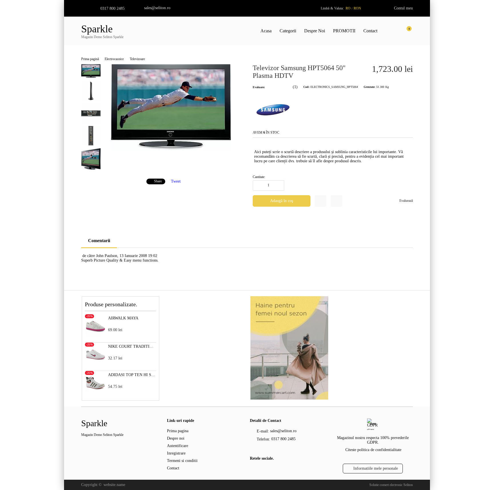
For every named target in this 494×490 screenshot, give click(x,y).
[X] (262, 470)
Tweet (176, 181)
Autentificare (177, 446)
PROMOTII (344, 30)
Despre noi (175, 438)
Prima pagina (177, 431)
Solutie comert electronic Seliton (391, 485)
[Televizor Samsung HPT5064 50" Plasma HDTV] (171, 149)
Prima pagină (90, 59)
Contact (370, 30)
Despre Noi (314, 30)
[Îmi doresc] (320, 201)
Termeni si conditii (182, 461)
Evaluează (406, 201)
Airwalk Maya (123, 318)
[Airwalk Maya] (95, 335)
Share (158, 181)
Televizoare (137, 59)
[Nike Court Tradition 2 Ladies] (95, 363)
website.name (114, 485)
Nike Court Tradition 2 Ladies (132, 346)
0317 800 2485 (112, 8)
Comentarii (99, 240)
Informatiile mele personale (375, 468)
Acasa (266, 30)
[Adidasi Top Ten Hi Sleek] (95, 391)
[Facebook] (253, 470)
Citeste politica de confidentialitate (373, 450)
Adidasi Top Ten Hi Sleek (132, 375)
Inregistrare (176, 453)
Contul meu (403, 8)
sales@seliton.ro (157, 8)
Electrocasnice (114, 59)
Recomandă (336, 201)
